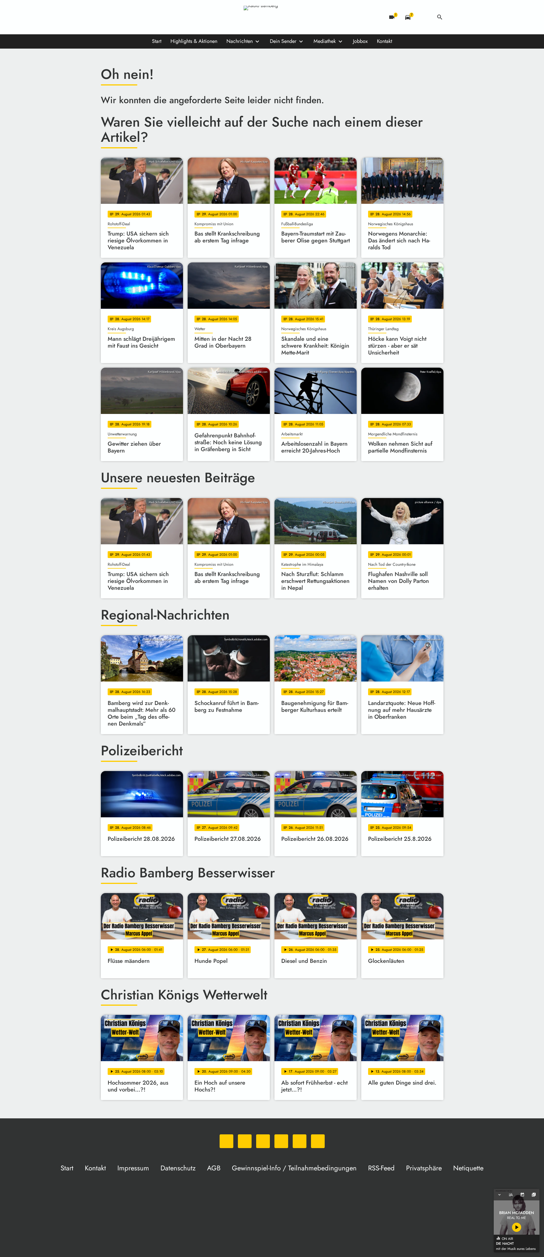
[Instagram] (129, 17)
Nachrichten (239, 41)
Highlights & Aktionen (193, 41)
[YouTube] (140, 17)
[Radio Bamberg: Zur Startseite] (272, 17)
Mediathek (325, 41)
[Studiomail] (152, 17)
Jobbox (360, 41)
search (439, 17)
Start (156, 41)
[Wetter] (423, 17)
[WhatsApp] (106, 17)
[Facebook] (118, 17)
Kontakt (384, 41)
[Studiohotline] (163, 17)
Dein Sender (283, 41)
